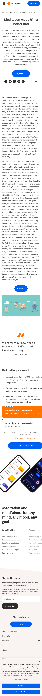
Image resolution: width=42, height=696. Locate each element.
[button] (23, 81)
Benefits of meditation (10, 543)
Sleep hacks (33, 549)
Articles (5, 12)
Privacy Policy (11, 675)
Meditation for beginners (11, 540)
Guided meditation (9, 546)
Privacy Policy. (14, 593)
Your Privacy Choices (21, 679)
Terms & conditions (20, 438)
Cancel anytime (31, 438)
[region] (21, 677)
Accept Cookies (21, 692)
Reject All (21, 686)
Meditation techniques (10, 549)
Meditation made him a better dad (23, 12)
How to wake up (35, 546)
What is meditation (9, 536)
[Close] (39, 661)
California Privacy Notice (24, 675)
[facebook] (5, 81)
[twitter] (10, 81)
